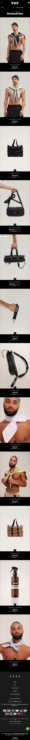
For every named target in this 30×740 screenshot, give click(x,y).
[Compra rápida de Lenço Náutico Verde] (15, 496)
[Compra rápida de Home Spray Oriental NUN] (15, 605)
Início (12, 11)
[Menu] (2, 3)
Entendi (15, 737)
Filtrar (2, 7)
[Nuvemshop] (15, 721)
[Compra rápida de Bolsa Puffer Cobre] (15, 550)
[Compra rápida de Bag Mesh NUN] (15, 387)
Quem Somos (15, 688)
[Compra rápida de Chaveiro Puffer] (15, 333)
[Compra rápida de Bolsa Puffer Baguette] (15, 279)
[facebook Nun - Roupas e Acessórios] (13, 676)
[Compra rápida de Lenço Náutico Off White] (15, 116)
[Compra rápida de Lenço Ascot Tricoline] (15, 442)
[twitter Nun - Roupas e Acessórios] (19, 676)
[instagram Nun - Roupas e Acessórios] (10, 676)
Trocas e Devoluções (15, 694)
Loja (15, 685)
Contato (15, 691)
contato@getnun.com (16, 701)
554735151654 (16, 698)
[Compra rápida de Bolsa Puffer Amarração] (15, 225)
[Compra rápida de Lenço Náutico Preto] (15, 62)
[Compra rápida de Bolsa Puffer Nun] (15, 170)
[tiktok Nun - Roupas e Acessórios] (16, 676)
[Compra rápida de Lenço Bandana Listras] (15, 659)
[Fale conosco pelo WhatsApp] (27, 728)
